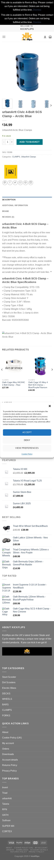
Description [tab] (8, 200)
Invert (5, 787)
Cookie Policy (27, 454)
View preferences (27, 448)
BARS (5, 704)
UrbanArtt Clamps (28, 157)
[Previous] (6, 72)
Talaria (5, 804)
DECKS (6, 693)
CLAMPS (16, 157)
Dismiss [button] (37, 10)
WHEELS (7, 699)
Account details (10, 760)
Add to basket (29, 142)
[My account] (45, 37)
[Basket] (50, 37)
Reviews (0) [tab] (8, 217)
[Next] (47, 72)
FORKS (6, 715)
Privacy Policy (9, 771)
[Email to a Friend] (20, 182)
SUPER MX (8, 826)
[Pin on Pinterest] (25, 182)
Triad (4, 793)
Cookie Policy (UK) (12, 737)
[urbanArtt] (10, 171)
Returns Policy (9, 765)
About (5, 732)
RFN (4, 809)
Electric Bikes (9, 688)
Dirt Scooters (8, 682)
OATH (5, 815)
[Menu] (4, 36)
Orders (5, 749)
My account (8, 743)
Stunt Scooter (9, 677)
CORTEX (7, 831)
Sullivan (6, 820)
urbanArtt (7, 798)
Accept (27, 432)
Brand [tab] (5, 211)
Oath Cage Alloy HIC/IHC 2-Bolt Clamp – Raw (13, 383)
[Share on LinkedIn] (30, 182)
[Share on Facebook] (10, 182)
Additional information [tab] (15, 205)
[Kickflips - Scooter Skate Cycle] (27, 37)
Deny (27, 440)
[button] (49, 406)
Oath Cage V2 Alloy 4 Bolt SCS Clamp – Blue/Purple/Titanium (38, 384)
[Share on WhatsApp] (4, 182)
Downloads (8, 754)
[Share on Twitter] (15, 182)
